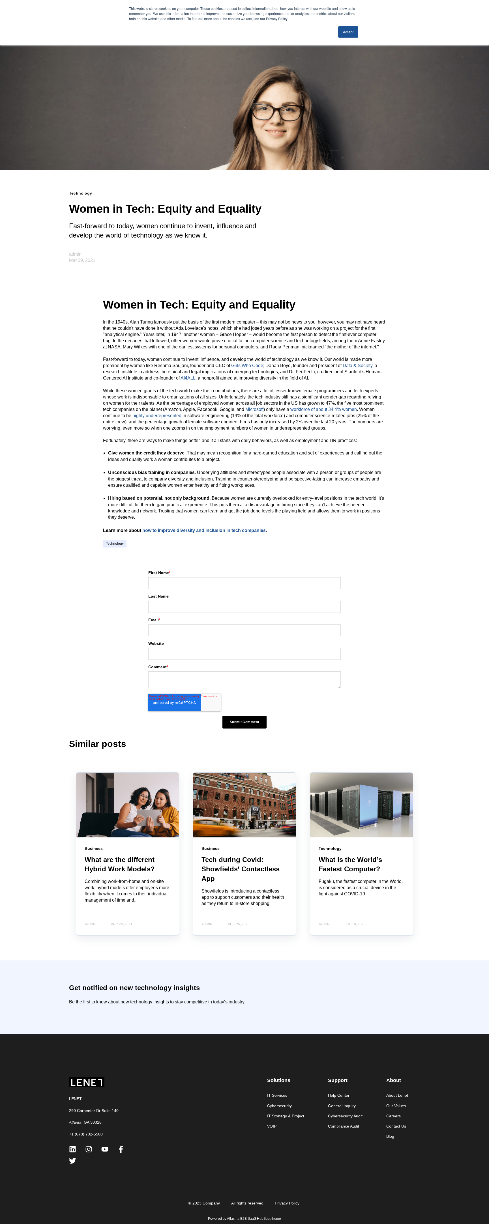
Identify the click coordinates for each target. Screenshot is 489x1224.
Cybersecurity (279, 1106)
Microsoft (254, 409)
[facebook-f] (121, 1149)
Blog (390, 1136)
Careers (393, 1116)
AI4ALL (188, 378)
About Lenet (397, 1095)
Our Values (396, 1106)
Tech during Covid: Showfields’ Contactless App (240, 869)
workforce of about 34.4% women (323, 409)
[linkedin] (73, 1149)
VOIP (271, 1126)
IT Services (277, 1095)
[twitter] (73, 1160)
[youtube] (105, 1149)
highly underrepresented (156, 415)
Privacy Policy (287, 1203)
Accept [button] (348, 31)
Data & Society (357, 365)
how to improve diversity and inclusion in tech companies (204, 530)
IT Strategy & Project (285, 1116)
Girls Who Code (247, 365)
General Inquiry (342, 1106)
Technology (115, 544)
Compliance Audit (343, 1126)
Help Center (338, 1095)
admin (75, 254)
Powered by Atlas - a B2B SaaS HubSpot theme (244, 1219)
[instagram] (89, 1149)
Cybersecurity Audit (345, 1116)
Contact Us (396, 1126)
